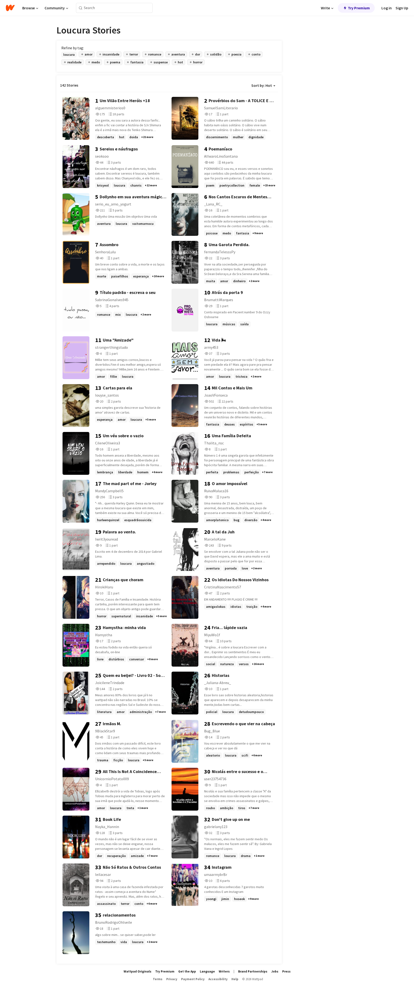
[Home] (10, 8)
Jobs (274, 971)
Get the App (187, 971)
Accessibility (218, 979)
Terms (157, 979)
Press (286, 971)
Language (207, 971)
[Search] (80, 8)
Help (234, 979)
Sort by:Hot (261, 85)
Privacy (171, 979)
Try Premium (359, 8)
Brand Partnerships (252, 971)
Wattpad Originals (137, 971)
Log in (386, 8)
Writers (224, 971)
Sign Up (402, 8)
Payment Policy (193, 979)
